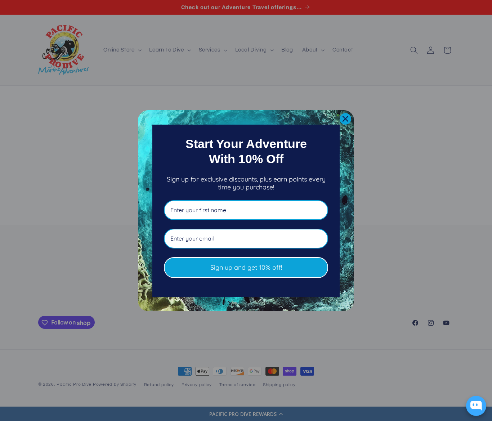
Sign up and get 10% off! (246, 267)
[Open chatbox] (476, 406)
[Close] (345, 118)
